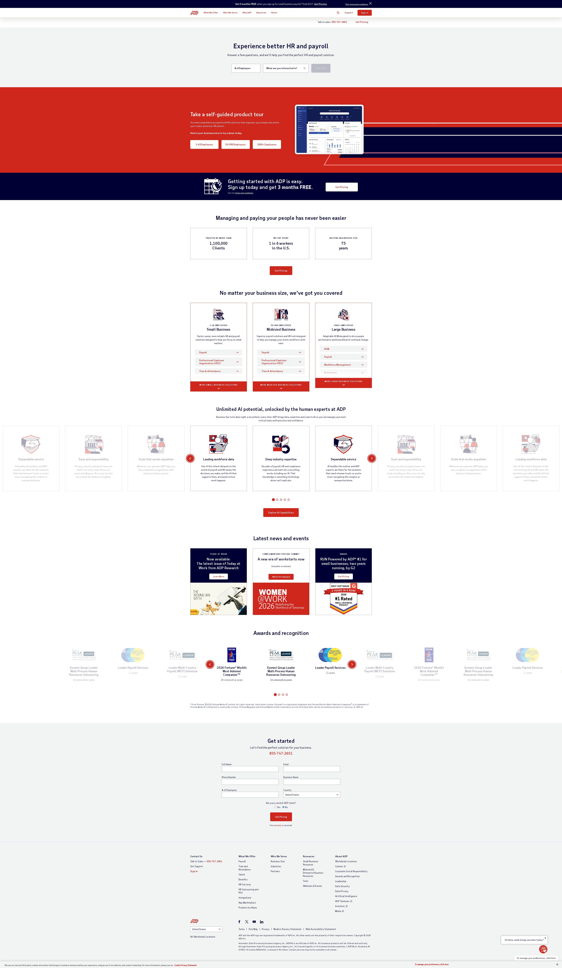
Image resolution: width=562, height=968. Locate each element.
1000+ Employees (266, 144)
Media (338, 911)
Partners (275, 871)
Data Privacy (342, 891)
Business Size (278, 861)
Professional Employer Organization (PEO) (211, 362)
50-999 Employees (236, 144)
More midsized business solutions (281, 385)
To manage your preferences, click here (536, 958)
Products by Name (248, 907)
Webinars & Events (312, 885)
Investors (340, 906)
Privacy (266, 929)
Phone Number (229, 777)
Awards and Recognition (347, 876)
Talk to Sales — (206, 861)
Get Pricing (320, 3)
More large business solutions (344, 381)
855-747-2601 (339, 21)
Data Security (342, 886)
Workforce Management (337, 364)
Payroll (207, 352)
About (274, 12)
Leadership (340, 881)
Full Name (227, 764)
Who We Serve (230, 12)
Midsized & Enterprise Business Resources (313, 872)
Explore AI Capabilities (281, 512)
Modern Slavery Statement (288, 929)
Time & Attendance (210, 371)
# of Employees (229, 790)
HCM (326, 348)
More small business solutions (218, 385)
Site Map (253, 929)
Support (349, 12)
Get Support (196, 866)
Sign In (364, 12)
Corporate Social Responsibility (351, 871)
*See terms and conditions (356, 4)
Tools (305, 880)
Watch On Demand (281, 576)
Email (286, 764)
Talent (265, 379)
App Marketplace (247, 902)
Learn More (218, 576)
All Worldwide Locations (202, 936)
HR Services (245, 884)
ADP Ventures (342, 901)
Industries (276, 866)
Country (287, 790)
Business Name (290, 777)
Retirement (205, 379)
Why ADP (247, 12)
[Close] (557, 964)
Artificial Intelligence (346, 896)
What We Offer (211, 12)
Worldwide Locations (346, 861)
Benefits (243, 879)
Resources (261, 12)
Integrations (245, 897)
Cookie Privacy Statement (185, 965)
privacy (278, 825)
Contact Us (196, 856)
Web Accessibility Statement (321, 929)
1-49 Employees (204, 144)
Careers (339, 866)
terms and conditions (244, 193)
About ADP (341, 856)
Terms (242, 929)
